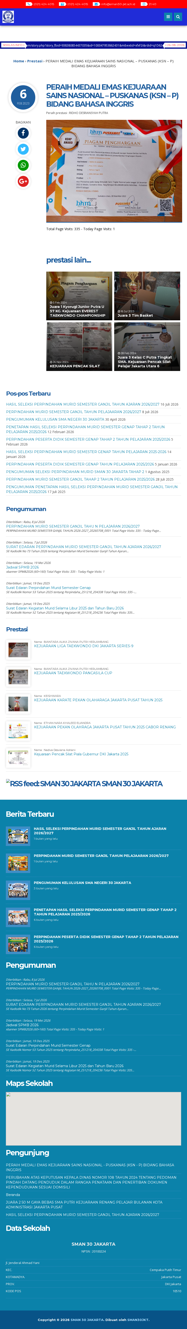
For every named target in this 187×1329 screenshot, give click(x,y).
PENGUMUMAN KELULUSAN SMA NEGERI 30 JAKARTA (55, 419)
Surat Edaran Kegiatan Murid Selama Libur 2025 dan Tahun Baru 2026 (65, 608)
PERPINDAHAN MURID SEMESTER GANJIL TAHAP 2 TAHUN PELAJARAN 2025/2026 (80, 479)
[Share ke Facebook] (23, 133)
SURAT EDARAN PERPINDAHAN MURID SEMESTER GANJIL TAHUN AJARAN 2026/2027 (83, 547)
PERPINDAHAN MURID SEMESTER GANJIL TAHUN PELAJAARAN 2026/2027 (73, 412)
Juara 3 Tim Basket (135, 315)
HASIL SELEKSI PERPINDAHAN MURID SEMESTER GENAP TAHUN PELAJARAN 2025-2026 (86, 452)
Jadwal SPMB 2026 (22, 567)
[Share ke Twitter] (23, 149)
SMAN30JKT (138, 1320)
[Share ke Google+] (23, 181)
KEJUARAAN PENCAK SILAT (75, 366)
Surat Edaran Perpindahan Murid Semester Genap (48, 588)
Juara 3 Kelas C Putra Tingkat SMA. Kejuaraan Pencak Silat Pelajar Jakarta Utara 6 (145, 361)
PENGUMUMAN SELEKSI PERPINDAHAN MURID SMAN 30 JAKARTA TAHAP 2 (75, 472)
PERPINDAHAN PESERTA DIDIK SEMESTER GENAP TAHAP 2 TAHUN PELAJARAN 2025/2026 (88, 439)
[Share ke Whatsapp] (23, 165)
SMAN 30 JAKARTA (132, 783)
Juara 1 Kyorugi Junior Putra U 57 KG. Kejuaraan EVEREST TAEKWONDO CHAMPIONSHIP (77, 311)
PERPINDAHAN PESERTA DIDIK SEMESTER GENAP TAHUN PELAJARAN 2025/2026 (80, 464)
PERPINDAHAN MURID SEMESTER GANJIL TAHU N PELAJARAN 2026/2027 (73, 526)
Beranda (13, 1195)
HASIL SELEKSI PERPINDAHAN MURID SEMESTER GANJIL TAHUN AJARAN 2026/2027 (82, 404)
